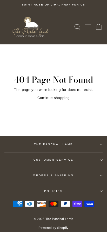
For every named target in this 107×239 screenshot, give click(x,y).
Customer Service (53, 159)
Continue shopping (53, 98)
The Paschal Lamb (53, 144)
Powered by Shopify (53, 228)
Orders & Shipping (53, 175)
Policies (53, 191)
